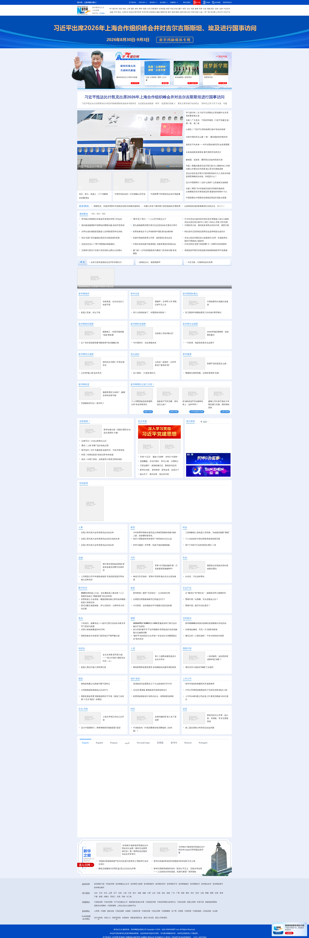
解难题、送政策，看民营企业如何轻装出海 (204, 160)
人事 (128, 9)
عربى (127, 756)
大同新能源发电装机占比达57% (94, 704)
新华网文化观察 (190, 324)
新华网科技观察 (138, 324)
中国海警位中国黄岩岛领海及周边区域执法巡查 (206, 198)
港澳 (144, 9)
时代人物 (165, 461)
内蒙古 (106, 910)
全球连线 (162, 9)
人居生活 (125, 12)
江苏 (129, 907)
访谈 (204, 9)
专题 (225, 103)
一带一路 (206, 12)
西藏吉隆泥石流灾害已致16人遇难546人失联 (211, 166)
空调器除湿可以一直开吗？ (92, 403)
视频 (209, 9)
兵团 (118, 910)
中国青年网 (136, 925)
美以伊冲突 (164, 474)
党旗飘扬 (144, 461)
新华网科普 (83, 384)
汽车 (115, 12)
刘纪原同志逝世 (216, 206)
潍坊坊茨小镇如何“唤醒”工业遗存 (199, 681)
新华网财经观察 (86, 324)
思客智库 (154, 9)
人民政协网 (207, 925)
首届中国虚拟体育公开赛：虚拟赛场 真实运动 (152, 238)
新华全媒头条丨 (110, 430)
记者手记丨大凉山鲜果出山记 (93, 441)
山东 (153, 907)
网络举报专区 (227, 2)
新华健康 (187, 354)
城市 (169, 12)
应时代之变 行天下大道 (211, 103)
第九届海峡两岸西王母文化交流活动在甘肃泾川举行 (155, 225)
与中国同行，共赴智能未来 (144, 343)
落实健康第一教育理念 (183, 77)
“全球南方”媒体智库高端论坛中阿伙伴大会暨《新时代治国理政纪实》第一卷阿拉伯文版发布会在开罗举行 (135, 863)
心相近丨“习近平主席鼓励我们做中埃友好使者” (206, 129)
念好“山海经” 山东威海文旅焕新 (214, 182)
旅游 (173, 12)
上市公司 (219, 12)
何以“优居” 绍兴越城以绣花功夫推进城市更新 (100, 238)
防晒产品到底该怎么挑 (216, 363)
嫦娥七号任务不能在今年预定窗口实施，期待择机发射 (218, 404)
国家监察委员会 (136, 931)
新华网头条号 (206, 898)
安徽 (139, 907)
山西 (110, 907)
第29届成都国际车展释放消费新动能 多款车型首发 (103, 225)
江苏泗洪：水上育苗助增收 (207, 286)
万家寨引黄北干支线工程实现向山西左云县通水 (101, 250)
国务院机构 (116, 931)
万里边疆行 (145, 465)
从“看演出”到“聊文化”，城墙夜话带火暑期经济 (205, 607)
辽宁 (115, 907)
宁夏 (96, 910)
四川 (192, 907)
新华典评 (156, 470)
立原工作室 (225, 411)
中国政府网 (98, 916)
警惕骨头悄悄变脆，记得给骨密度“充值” (202, 373)
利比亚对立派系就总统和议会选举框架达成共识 (204, 231)
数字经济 (137, 12)
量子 (180, 9)
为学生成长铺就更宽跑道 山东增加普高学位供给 (101, 231)
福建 (144, 907)
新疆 (100, 910)
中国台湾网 (156, 925)
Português (203, 756)
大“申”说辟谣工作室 (196, 411)
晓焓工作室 (148, 411)
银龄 (158, 12)
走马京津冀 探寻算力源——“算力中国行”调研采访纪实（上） (114, 672)
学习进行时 (113, 9)
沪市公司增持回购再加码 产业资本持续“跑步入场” (206, 704)
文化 (188, 9)
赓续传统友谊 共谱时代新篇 (126, 77)
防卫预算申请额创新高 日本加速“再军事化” (203, 312)
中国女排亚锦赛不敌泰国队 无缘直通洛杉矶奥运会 (154, 244)
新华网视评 (83, 293)
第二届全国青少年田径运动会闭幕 (199, 741)
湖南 (168, 907)
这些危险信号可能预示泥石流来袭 (157, 619)
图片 (212, 9)
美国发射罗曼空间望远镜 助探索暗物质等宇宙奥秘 (205, 250)
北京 (96, 907)
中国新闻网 (197, 925)
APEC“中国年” (171, 457)
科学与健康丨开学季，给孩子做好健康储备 (151, 545)
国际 (132, 9)
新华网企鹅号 (99, 901)
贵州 (197, 907)
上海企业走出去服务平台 (126, 919)
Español (99, 756)
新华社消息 (145, 470)
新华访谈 (135, 293)
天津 (100, 907)
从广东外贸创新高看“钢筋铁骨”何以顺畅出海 (100, 343)
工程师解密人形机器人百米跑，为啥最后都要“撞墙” (207, 532)
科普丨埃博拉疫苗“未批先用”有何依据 (97, 455)
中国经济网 (146, 925)
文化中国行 (154, 461)
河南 (158, 907)
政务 (217, 9)
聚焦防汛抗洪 (171, 465)
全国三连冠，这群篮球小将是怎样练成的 (104, 459)
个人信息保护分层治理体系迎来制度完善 (202, 539)
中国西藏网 (166, 925)
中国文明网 (108, 916)
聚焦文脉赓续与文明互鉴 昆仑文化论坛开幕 (117, 882)
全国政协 (125, 931)
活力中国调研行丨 (193, 182)
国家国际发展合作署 (136, 916)
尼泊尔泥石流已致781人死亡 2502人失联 (202, 222)
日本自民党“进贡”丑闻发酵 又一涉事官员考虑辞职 (205, 244)
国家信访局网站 (100, 919)
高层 (120, 9)
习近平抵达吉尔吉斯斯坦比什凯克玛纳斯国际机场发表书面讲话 (109, 103)
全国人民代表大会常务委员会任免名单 (97, 545)
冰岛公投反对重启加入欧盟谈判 (197, 238)
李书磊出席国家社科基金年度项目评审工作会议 (101, 219)
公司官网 (95, 10)
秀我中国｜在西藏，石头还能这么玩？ (201, 613)
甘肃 (216, 907)
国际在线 (110, 925)
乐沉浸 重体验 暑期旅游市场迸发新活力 (150, 704)
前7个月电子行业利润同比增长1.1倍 (200, 545)
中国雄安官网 (151, 916)
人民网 (96, 925)
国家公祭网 (191, 916)
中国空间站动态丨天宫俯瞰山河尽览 (130, 194)
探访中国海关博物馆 (165, 286)
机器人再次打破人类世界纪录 (93, 681)
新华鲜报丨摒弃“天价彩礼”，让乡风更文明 (151, 607)
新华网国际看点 (190, 293)
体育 (184, 9)
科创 (176, 9)
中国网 (103, 925)
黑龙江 (112, 910)
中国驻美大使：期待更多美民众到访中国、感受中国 (206, 225)
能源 (177, 12)
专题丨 (189, 120)
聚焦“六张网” (158, 457)
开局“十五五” (145, 457)
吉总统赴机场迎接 (145, 103)
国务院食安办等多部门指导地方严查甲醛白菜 (100, 650)
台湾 (149, 9)
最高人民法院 (149, 931)
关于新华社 (132, 2)
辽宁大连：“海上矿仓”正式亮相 (91, 286)
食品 (119, 12)
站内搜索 (217, 2)
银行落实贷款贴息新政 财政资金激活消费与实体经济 (113, 581)
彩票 (185, 12)
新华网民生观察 (86, 354)
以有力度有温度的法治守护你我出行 (106, 262)
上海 (124, 907)
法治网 (215, 925)
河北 (105, 907)
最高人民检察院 (161, 931)
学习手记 (135, 83)
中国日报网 (119, 925)
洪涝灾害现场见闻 (197, 192)
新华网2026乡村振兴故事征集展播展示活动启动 (205, 637)
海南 (182, 907)
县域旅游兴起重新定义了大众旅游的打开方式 (152, 697)
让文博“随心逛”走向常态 (91, 373)
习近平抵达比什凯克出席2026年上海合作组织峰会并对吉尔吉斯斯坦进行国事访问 (154, 97)
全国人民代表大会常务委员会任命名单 (97, 532)
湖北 (163, 907)
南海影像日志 (157, 465)
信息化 (131, 12)
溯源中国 (163, 12)
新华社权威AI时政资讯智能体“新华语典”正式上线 (174, 875)
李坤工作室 (173, 411)
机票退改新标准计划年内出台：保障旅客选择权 (153, 710)
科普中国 (200, 916)
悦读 (197, 12)
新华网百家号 (218, 898)
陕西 (211, 907)
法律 (221, 9)
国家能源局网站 (211, 916)
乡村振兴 (152, 12)
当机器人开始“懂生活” (164, 333)
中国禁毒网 (111, 919)
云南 (202, 907)
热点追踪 (135, 354)
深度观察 (83, 421)
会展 (181, 12)
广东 (173, 907)
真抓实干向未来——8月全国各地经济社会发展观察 (207, 144)
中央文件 (226, 9)
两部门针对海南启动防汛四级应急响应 (208, 188)
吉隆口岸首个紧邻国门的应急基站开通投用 (142, 206)
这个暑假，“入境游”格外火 (144, 373)
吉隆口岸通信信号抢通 (195, 169)
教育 (168, 9)
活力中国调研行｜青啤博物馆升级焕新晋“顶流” (101, 741)
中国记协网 (181, 916)
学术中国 (145, 12)
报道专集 (222, 56)
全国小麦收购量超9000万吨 (93, 643)
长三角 (129, 910)
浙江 (134, 907)
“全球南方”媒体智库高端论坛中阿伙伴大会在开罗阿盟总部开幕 (191, 863)
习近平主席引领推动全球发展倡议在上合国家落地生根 (110, 166)
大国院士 (175, 461)
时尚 (193, 12)
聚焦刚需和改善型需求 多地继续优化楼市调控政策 (154, 681)
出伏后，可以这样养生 (195, 590)
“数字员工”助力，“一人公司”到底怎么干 (149, 219)
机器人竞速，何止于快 (90, 312)
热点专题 (142, 421)
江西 (149, 907)
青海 (221, 907)
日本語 (160, 756)
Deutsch (188, 756)
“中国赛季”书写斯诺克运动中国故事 (165, 194)
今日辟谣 (137, 619)
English (85, 756)
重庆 (187, 907)
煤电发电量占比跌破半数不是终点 (95, 697)
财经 (136, 9)
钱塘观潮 (121, 286)
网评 (140, 9)
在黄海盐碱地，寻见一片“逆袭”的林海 (201, 643)
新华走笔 (165, 470)
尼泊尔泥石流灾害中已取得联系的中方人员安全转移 (208, 173)
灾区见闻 (224, 222)
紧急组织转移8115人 (218, 192)
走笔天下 (175, 470)
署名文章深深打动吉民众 (189, 103)
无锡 (123, 910)
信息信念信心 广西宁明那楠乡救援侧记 (98, 244)
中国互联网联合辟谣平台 (166, 916)
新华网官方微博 (136, 898)
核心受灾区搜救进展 (214, 169)
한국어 (174, 756)
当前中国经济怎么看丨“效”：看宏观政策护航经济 (207, 137)
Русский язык (143, 756)
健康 (196, 9)
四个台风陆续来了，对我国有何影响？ (149, 312)
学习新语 (222, 83)
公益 (201, 12)
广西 (178, 907)
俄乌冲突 (153, 474)
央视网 (127, 925)
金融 (111, 12)
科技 (172, 9)
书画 (192, 9)
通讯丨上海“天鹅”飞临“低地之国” (95, 445)
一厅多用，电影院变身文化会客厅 (199, 343)
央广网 (173, 925)
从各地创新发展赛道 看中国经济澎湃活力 (203, 152)
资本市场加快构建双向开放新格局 (199, 697)
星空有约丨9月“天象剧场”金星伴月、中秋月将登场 (102, 450)
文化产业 (226, 12)
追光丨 (84, 459)
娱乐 (189, 12)
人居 (133, 662)
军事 (200, 9)
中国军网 (187, 925)
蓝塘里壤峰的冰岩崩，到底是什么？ (201, 176)
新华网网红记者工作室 (141, 384)
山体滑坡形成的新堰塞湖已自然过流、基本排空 (185, 206)
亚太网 (212, 12)
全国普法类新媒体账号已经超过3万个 (149, 613)
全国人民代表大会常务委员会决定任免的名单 (100, 539)
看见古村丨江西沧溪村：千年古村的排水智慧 (204, 650)
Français (114, 756)
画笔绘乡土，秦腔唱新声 (149, 262)
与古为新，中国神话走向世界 (200, 262)
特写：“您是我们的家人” (165, 103)
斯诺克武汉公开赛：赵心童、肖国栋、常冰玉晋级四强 (217, 732)
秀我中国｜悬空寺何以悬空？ (197, 619)
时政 (124, 9)
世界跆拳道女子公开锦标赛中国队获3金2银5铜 (153, 231)
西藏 (207, 907)
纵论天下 (144, 474)
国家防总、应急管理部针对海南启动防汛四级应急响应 (97, 206)
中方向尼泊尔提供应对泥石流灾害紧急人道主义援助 (206, 219)
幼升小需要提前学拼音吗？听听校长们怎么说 (152, 539)
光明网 (180, 925)
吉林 (120, 907)
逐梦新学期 (208, 77)
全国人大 (107, 931)
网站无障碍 (186, 2)
